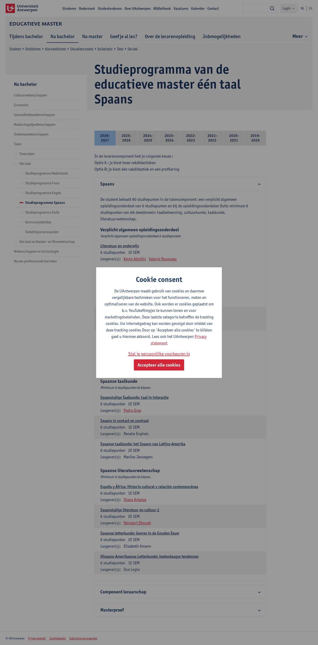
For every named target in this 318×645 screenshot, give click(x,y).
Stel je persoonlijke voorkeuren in (159, 354)
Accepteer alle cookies (159, 365)
